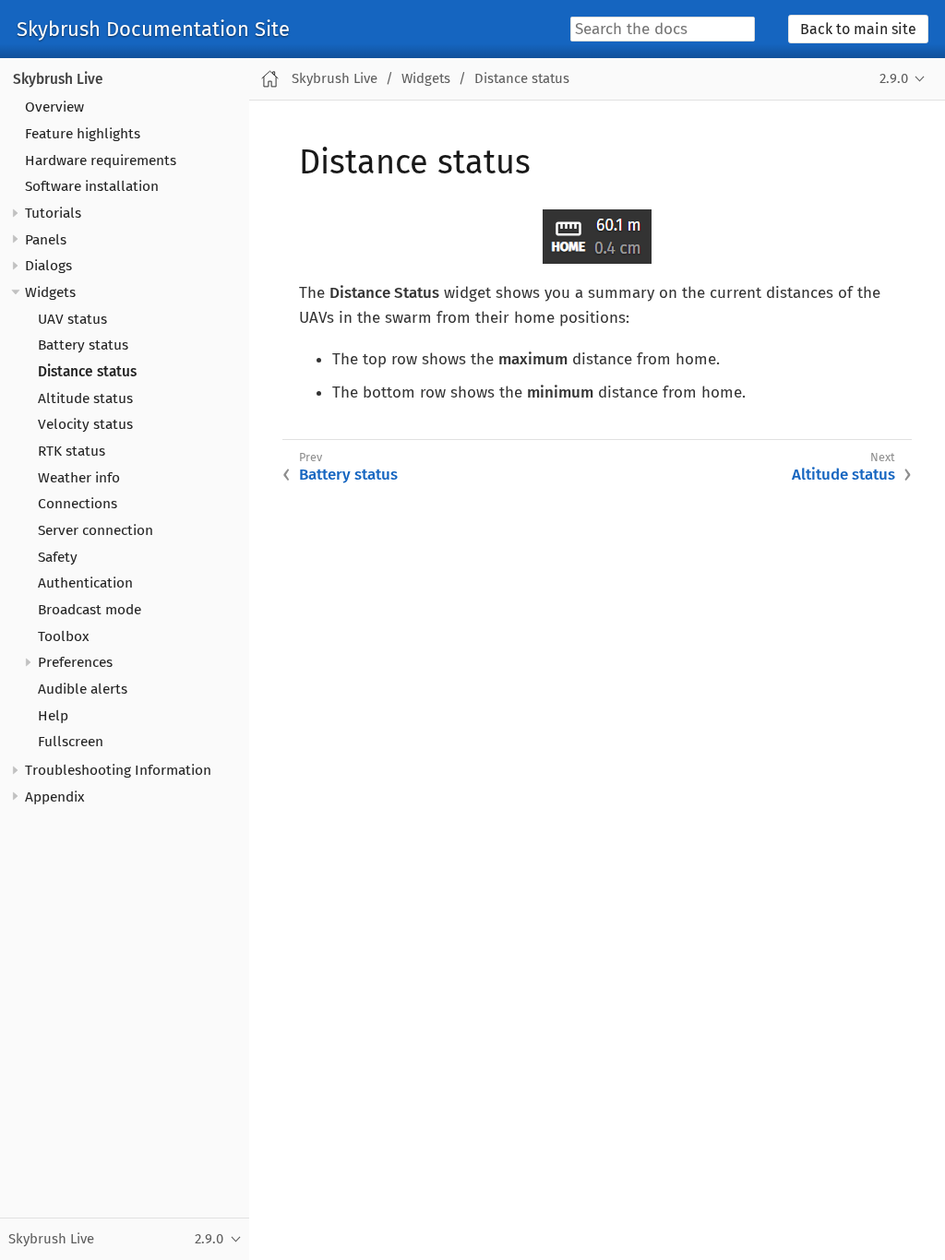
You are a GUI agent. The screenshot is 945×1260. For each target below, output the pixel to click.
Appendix (55, 797)
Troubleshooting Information (118, 770)
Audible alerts (82, 689)
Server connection (95, 530)
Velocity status (85, 424)
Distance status (87, 371)
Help (53, 715)
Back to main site (858, 29)
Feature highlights (82, 133)
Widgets (50, 292)
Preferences (75, 662)
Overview (54, 107)
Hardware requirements (100, 160)
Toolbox (64, 636)
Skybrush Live (58, 79)
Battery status (83, 345)
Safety (58, 557)
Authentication (85, 583)
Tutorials (53, 213)
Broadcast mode (89, 609)
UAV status (72, 319)
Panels (45, 240)
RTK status (71, 451)
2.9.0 (893, 78)
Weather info (79, 478)
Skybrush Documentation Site (153, 29)
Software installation (92, 186)
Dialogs (48, 265)
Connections (77, 503)
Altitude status (85, 398)
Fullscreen (70, 741)
